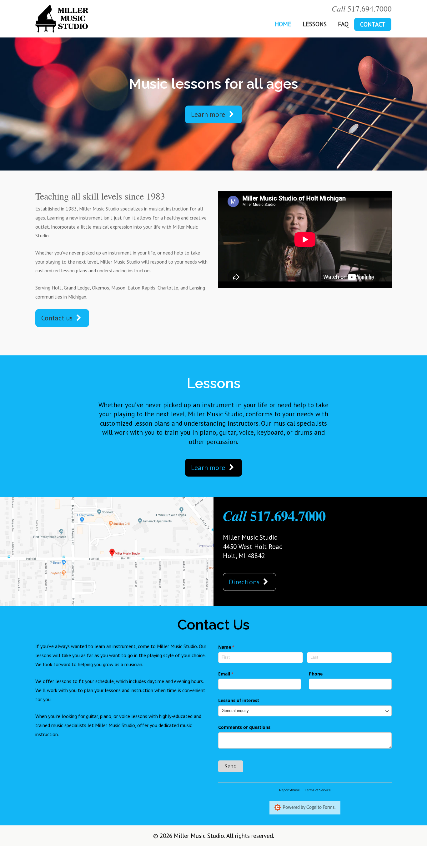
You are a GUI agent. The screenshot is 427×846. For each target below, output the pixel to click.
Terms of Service (318, 790)
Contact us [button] (57, 318)
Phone (316, 674)
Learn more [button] (209, 114)
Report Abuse (289, 790)
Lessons (315, 24)
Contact (372, 24)
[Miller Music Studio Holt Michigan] (61, 18)
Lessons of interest (238, 700)
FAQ (343, 24)
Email (235, 674)
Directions (245, 581)
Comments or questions (244, 727)
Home (283, 24)
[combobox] (305, 710)
